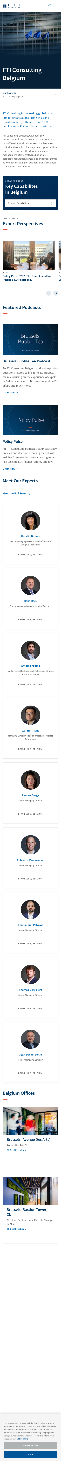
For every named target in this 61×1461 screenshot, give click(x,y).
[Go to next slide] (55, 293)
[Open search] (50, 6)
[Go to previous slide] (48, 293)
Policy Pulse (13, 441)
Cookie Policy (22, 1439)
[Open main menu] (56, 6)
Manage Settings (30, 1445)
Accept (30, 1455)
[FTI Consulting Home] (12, 6)
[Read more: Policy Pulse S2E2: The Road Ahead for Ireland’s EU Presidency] (29, 261)
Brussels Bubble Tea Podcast (26, 361)
